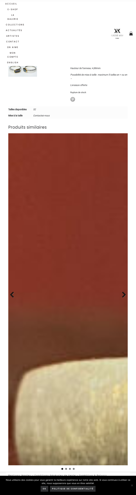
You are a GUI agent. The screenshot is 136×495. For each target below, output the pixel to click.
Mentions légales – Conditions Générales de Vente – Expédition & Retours (57, 475)
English (13, 62)
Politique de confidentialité (73, 489)
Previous (13, 295)
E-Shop (13, 9)
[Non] (132, 485)
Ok (44, 489)
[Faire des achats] (131, 34)
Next (122, 295)
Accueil (11, 3)
